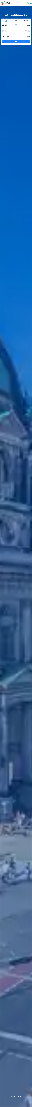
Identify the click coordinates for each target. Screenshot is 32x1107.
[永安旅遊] (5, 3)
